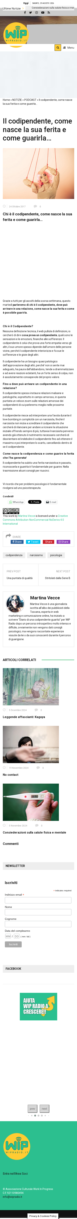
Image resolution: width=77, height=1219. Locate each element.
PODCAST (30, 99)
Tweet (34, 541)
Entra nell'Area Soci (15, 1173)
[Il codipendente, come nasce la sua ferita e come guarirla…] (38, 173)
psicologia (56, 555)
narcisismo (36, 555)
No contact (10, 775)
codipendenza (14, 555)
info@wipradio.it (12, 1196)
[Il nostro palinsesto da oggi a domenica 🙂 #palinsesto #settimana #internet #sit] (38, 1061)
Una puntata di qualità (20, 578)
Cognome (10, 918)
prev (32, 1108)
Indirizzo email (14, 895)
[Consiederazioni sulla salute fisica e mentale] (31, 802)
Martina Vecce (26, 515)
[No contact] (31, 744)
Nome (8, 906)
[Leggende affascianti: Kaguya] (31, 686)
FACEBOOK (13, 968)
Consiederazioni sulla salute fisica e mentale (35, 8)
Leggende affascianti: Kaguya (24, 717)
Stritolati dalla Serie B (57, 578)
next (44, 1108)
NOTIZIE (17, 99)
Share (18, 541)
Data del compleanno (17, 930)
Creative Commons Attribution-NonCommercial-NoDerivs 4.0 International (35, 519)
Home (6, 99)
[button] (16, 35)
